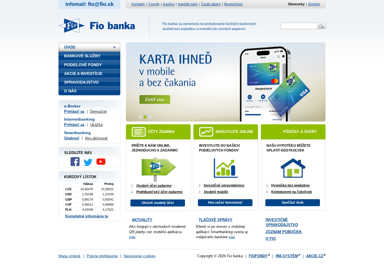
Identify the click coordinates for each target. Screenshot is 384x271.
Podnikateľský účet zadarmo (159, 192)
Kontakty (138, 4)
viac (132, 237)
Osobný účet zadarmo (153, 186)
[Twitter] (89, 165)
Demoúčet (98, 111)
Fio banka (100, 25)
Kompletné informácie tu (86, 216)
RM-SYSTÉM (287, 256)
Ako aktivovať (96, 138)
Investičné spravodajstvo (224, 185)
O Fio (271, 238)
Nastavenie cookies (140, 256)
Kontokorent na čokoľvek (291, 192)
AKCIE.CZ (314, 256)
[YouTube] (102, 165)
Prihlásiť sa (74, 111)
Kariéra (168, 4)
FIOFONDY (258, 256)
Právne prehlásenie (102, 256)
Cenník (153, 4)
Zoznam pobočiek (284, 232)
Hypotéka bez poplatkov (290, 185)
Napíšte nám (187, 4)
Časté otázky (211, 4)
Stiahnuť (71, 138)
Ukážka (96, 125)
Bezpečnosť (233, 4)
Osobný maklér (216, 192)
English (314, 4)
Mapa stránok (69, 256)
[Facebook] (76, 165)
